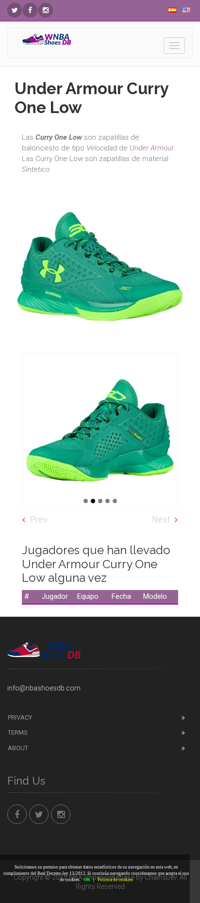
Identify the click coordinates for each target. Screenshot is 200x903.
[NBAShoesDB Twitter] (14, 10)
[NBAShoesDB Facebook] (30, 10)
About (18, 748)
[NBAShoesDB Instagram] (45, 10)
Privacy (20, 717)
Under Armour (152, 148)
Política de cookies (115, 879)
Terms (18, 732)
